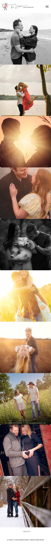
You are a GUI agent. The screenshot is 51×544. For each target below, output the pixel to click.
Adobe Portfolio (40, 540)
